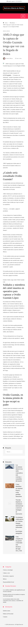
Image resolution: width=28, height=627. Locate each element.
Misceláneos (6, 31)
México (5, 579)
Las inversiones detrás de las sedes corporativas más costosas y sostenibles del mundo (19, 473)
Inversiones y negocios (8, 576)
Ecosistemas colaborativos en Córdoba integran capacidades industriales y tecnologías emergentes (19, 525)
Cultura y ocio (6, 573)
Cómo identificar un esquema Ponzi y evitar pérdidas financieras (19, 490)
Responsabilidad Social (8, 582)
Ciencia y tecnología (8, 570)
